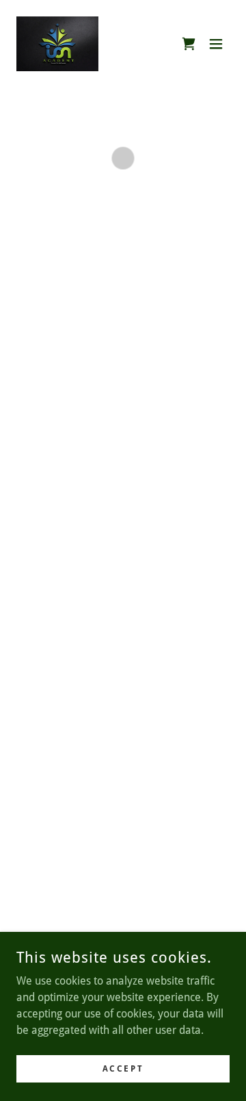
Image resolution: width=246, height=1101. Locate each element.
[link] (57, 43)
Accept (123, 1068)
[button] (188, 44)
